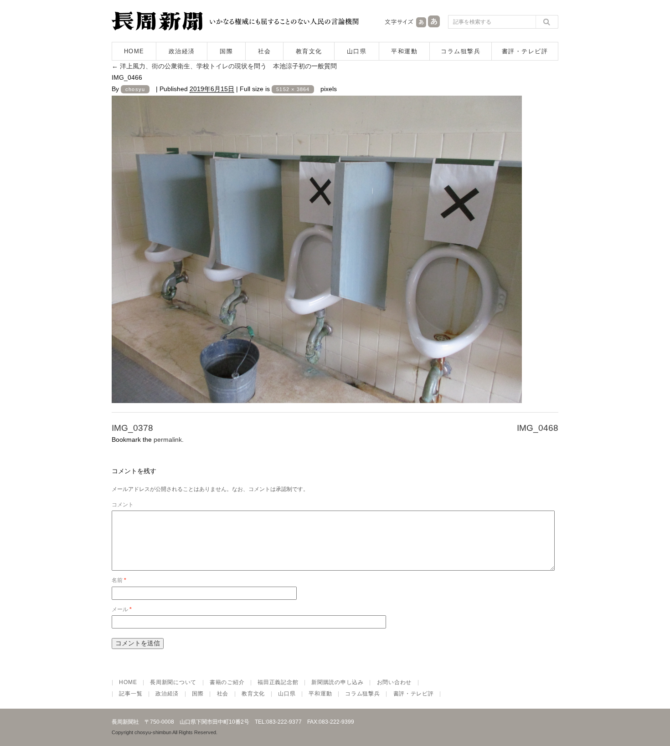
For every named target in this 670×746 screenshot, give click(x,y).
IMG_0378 (132, 428)
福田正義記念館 (278, 682)
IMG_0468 (537, 428)
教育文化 (309, 51)
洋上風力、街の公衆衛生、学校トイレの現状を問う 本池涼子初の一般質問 (224, 66)
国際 (226, 51)
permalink (168, 439)
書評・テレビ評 (525, 51)
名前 (119, 580)
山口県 (357, 51)
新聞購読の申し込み (337, 682)
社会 (264, 51)
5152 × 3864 (292, 89)
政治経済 (182, 51)
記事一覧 (130, 693)
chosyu (135, 89)
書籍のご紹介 (227, 682)
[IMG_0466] (317, 395)
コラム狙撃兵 (460, 51)
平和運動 (404, 51)
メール (122, 609)
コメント (123, 504)
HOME (134, 51)
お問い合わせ (394, 682)
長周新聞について (173, 682)
